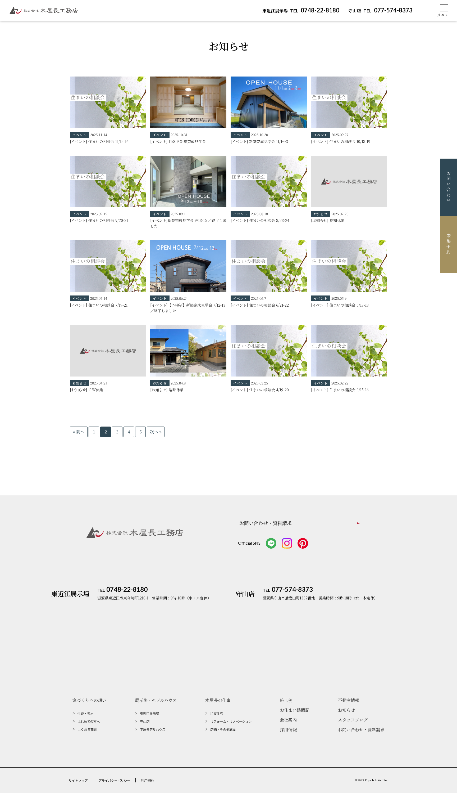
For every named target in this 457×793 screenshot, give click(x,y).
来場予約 (449, 244)
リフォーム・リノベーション (231, 721)
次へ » (156, 432)
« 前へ (79, 432)
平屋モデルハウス (152, 729)
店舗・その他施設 (223, 729)
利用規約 (147, 780)
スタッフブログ (353, 720)
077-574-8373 (380, 10)
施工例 (286, 700)
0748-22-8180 (300, 10)
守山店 (144, 721)
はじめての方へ (88, 721)
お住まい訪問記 (294, 710)
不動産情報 (348, 700)
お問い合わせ (449, 187)
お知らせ (346, 710)
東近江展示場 (149, 713)
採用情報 (288, 730)
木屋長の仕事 (218, 700)
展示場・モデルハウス (156, 700)
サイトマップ (78, 780)
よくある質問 (87, 729)
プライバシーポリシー (114, 780)
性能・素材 (85, 713)
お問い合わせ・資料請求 (361, 730)
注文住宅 (216, 713)
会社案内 (288, 720)
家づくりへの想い (89, 700)
